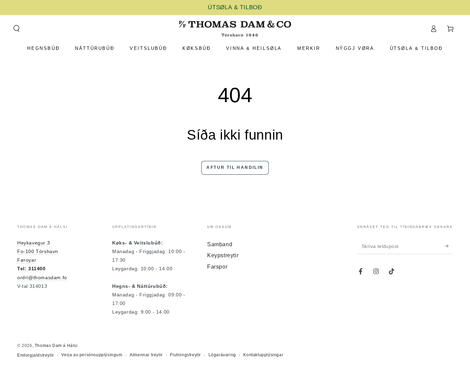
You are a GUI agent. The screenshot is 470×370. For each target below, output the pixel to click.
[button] (16, 28)
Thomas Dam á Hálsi (56, 345)
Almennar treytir (146, 354)
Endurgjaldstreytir (35, 355)
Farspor (217, 267)
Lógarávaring (222, 354)
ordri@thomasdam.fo (42, 277)
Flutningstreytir (185, 354)
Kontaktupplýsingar (263, 354)
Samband (219, 244)
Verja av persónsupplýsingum (91, 354)
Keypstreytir (222, 255)
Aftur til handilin (234, 167)
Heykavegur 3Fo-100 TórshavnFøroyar (37, 251)
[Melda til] (449, 246)
